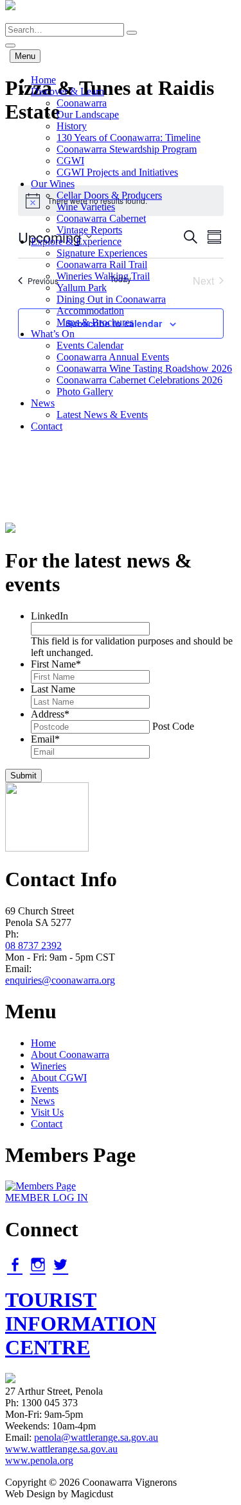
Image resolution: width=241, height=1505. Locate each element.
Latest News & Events (102, 414)
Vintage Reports (89, 229)
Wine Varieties (86, 206)
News (43, 403)
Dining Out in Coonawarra (111, 299)
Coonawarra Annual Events (113, 356)
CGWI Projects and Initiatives (117, 172)
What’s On (53, 333)
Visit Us (47, 1112)
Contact (46, 426)
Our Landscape (88, 114)
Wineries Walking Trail (103, 276)
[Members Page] (40, 1186)
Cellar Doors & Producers (109, 195)
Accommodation (90, 310)
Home (43, 79)
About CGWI (59, 1077)
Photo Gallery (85, 391)
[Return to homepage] (10, 17)
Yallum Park (82, 287)
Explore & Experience (76, 241)
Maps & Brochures (95, 322)
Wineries (48, 1066)
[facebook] (14, 1264)
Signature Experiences (102, 253)
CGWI (70, 160)
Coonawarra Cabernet (101, 218)
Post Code (173, 726)
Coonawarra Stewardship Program (127, 149)
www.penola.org (39, 1460)
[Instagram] (38, 1264)
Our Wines (53, 183)
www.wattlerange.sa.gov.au (61, 1448)
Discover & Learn (67, 91)
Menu (25, 56)
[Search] (132, 33)
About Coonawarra (70, 1054)
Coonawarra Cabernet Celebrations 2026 (139, 379)
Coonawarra (82, 102)
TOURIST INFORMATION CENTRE (80, 1323)
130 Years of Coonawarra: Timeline (129, 137)
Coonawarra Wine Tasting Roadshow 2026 (144, 368)
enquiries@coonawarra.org (60, 980)
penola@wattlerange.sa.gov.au (96, 1437)
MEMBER (46, 1197)
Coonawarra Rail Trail (102, 264)
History (72, 126)
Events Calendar (90, 345)
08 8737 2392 (33, 945)
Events (44, 1089)
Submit (23, 775)
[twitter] (60, 1264)
